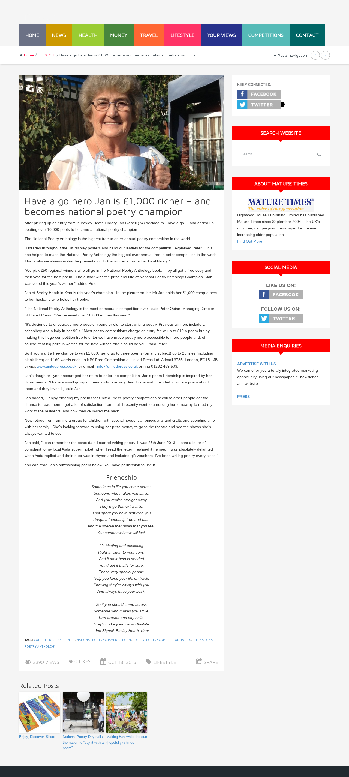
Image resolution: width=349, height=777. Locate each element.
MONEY (118, 35)
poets (186, 640)
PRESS (243, 396)
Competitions (266, 35)
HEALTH (88, 35)
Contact (307, 35)
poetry (139, 640)
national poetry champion (99, 640)
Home (32, 35)
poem (126, 640)
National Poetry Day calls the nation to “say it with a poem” (83, 742)
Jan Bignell (65, 640)
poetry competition (162, 640)
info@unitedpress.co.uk (117, 366)
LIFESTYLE (182, 35)
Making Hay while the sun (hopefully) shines (126, 740)
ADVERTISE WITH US (256, 364)
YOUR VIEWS (221, 35)
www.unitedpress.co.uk (56, 366)
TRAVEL (149, 35)
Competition (44, 640)
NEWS (59, 35)
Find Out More (249, 241)
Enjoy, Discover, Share (37, 737)
